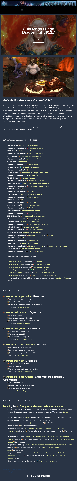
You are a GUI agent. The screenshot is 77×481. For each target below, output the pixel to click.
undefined (23, 162)
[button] (21, 10)
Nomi (28, 417)
